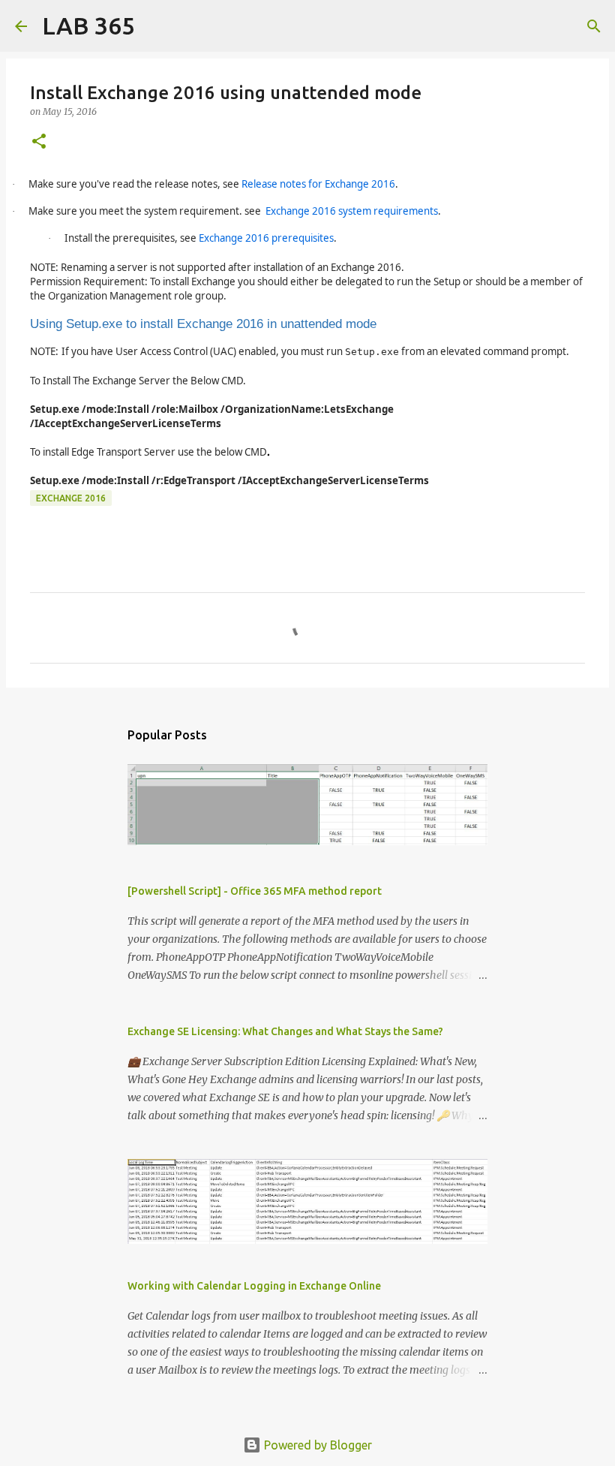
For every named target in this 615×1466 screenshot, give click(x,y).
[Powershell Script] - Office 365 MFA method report (255, 891)
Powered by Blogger (316, 1445)
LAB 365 (88, 25)
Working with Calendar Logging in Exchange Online (254, 1286)
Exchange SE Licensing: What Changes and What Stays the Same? (285, 1031)
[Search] (156, 26)
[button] (39, 142)
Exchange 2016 (71, 498)
